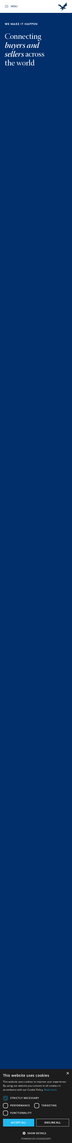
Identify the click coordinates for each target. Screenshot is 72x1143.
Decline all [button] (52, 1122)
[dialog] (36, 1106)
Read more (50, 1089)
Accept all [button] (18, 1122)
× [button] (67, 1073)
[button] (36, 1133)
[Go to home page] (62, 6)
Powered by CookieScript (36, 1138)
